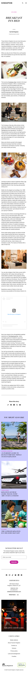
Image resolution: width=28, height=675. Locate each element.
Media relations (14, 640)
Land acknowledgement (14, 653)
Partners (14, 648)
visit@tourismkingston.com (14, 591)
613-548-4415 (14, 590)
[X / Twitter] (17, 405)
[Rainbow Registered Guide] (7, 665)
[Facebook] (11, 405)
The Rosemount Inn (13, 336)
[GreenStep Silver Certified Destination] (22, 665)
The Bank (9, 127)
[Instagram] (9, 575)
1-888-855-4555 (14, 588)
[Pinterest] (21, 575)
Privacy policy (14, 651)
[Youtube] (15, 575)
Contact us (14, 645)
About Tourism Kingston (14, 643)
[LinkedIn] (14, 405)
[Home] (6, 3)
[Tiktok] (12, 575)
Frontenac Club (12, 82)
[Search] (22, 3)
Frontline (14, 656)
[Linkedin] (18, 575)
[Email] (20, 405)
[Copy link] (8, 405)
